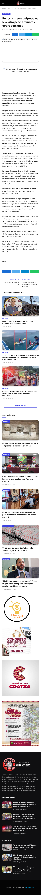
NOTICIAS (6, 421)
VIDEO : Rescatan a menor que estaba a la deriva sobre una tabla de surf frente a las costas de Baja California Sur (20, 357)
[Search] (38, 3)
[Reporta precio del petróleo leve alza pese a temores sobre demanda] (20, 50)
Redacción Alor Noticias (10, 30)
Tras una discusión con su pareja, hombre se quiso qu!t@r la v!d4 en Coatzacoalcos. (25, 828)
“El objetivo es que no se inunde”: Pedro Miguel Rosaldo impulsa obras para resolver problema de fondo (19, 583)
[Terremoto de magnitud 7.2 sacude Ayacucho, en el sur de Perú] (20, 535)
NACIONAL (6, 14)
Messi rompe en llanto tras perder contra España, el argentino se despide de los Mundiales (25, 869)
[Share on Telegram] (28, 34)
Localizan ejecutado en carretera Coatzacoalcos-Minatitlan (30, 284)
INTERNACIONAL (8, 526)
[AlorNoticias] (20, 3)
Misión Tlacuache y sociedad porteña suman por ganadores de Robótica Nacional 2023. (24, 805)
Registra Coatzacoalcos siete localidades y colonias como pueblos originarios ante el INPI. (24, 816)
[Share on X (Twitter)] (22, 34)
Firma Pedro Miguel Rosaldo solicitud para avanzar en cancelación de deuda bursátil (19, 514)
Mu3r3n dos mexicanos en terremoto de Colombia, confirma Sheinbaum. (24, 857)
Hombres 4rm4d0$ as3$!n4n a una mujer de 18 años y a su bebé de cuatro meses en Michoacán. (20, 393)
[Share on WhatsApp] (35, 34)
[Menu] (3, 3)
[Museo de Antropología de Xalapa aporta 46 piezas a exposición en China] (20, 430)
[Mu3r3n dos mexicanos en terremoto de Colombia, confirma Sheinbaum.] (20, 306)
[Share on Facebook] (15, 34)
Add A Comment (20, 405)
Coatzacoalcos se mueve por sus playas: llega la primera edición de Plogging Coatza (20, 479)
